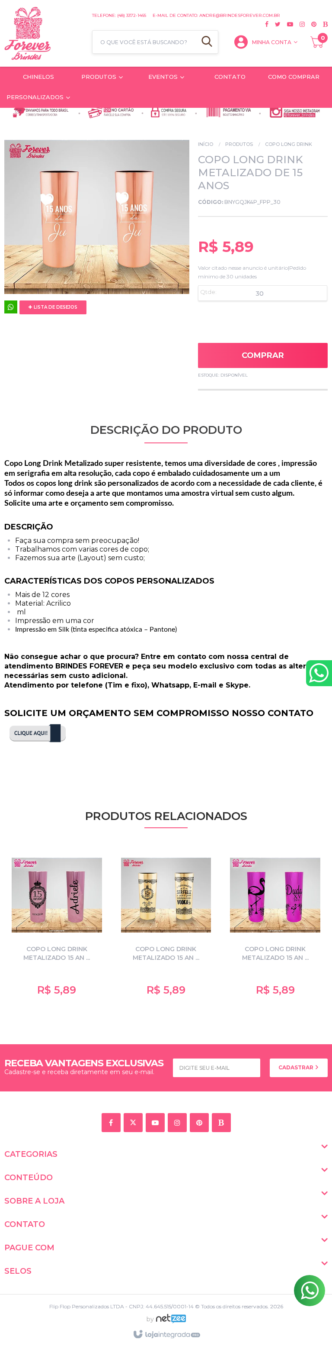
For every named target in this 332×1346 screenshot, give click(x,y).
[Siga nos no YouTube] (157, 1123)
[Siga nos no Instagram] (299, 24)
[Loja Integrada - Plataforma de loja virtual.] (166, 1335)
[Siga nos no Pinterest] (310, 24)
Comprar (263, 355)
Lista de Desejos (54, 307)
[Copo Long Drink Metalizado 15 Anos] (57, 925)
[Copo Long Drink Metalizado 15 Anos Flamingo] (275, 925)
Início (205, 144)
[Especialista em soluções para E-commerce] (171, 1322)
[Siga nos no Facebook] (266, 24)
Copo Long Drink (288, 144)
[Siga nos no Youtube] (287, 24)
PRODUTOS (239, 144)
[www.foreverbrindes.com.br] (43, 33)
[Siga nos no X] (274, 24)
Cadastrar (296, 1067)
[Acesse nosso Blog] (322, 24)
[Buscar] (206, 42)
